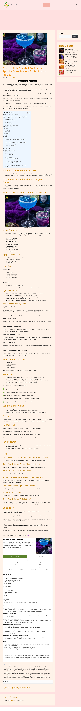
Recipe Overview (9, 119)
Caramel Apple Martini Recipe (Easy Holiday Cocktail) (70, 67)
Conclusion (7, 148)
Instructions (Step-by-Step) (12, 125)
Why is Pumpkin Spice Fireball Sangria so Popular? (16, 116)
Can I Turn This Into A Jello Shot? (14, 146)
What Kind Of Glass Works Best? (13, 141)
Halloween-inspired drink (22, 174)
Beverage (53, 5)
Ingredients (9, 122)
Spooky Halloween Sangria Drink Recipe (12, 688)
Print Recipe (33, 81)
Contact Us (76, 709)
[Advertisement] (40, 19)
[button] (76, 5)
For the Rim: (11, 155)
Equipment (9, 151)
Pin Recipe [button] (40, 556)
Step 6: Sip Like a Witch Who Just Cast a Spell (17, 165)
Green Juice (39, 5)
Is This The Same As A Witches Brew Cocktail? (16, 142)
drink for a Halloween (16, 93)
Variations (6, 128)
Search (61, 33)
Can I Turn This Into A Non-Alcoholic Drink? (16, 139)
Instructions (9, 157)
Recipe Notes (7, 135)
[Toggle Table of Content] (28, 113)
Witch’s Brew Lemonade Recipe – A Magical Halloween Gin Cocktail (71, 56)
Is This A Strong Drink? (11, 145)
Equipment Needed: (11, 120)
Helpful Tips (7, 133)
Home (24, 5)
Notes (8, 166)
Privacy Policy (59, 709)
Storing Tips (7, 131)
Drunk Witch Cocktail (10, 150)
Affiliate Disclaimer (68, 709)
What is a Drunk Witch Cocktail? (11, 114)
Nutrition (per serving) (9, 126)
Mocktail (64, 5)
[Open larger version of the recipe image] (44, 546)
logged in (11, 700)
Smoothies (71, 5)
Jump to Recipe (23, 81)
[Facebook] (5, 682)
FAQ (6, 136)
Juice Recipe (30, 5)
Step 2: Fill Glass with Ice (13, 160)
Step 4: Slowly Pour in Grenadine (15, 162)
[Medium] (7, 682)
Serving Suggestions (9, 130)
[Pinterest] (3, 682)
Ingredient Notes (10, 123)
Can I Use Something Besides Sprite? (14, 143)
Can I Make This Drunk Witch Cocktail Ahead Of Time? (18, 138)
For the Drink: (11, 154)
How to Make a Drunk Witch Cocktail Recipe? (14, 117)
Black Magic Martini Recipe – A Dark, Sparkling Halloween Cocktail (71, 51)
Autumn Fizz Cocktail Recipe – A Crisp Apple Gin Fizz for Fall (71, 61)
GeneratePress (22, 709)
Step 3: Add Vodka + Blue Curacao (15, 161)
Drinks (59, 5)
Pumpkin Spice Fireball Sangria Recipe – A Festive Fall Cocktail (17, 687)
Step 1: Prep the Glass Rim (13, 158)
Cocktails (46, 5)
